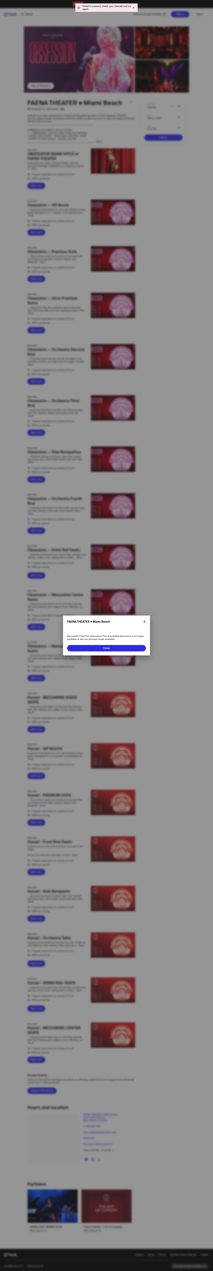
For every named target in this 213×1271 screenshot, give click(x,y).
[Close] (144, 621)
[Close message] (134, 8)
